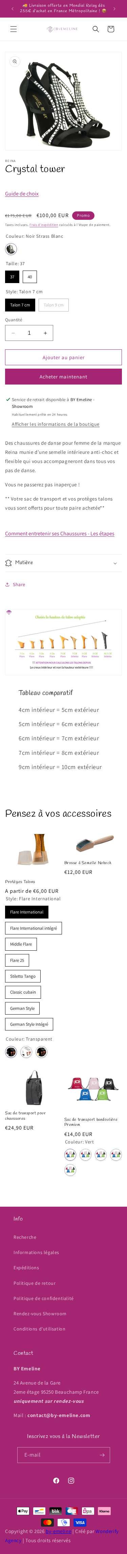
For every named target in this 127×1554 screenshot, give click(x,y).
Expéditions (26, 1268)
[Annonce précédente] (12, 8)
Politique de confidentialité (44, 1298)
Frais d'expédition (43, 225)
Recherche (25, 1237)
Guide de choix (22, 193)
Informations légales (36, 1252)
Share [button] (19, 584)
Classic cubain (23, 990)
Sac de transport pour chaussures (25, 1116)
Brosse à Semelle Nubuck (88, 863)
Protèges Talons (20, 882)
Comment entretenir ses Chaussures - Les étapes (59, 533)
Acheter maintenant (63, 376)
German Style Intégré (29, 1022)
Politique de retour (35, 1283)
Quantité (13, 320)
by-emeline (58, 1531)
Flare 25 (17, 958)
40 (29, 275)
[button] (13, 29)
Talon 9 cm (54, 303)
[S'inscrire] (102, 1455)
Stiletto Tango (23, 974)
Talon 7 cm (20, 303)
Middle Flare (21, 942)
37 (12, 275)
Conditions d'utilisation (39, 1329)
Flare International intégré (33, 926)
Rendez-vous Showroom (40, 1314)
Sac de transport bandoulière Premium (91, 1122)
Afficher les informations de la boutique (56, 424)
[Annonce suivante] (114, 8)
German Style (22, 1006)
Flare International (27, 910)
